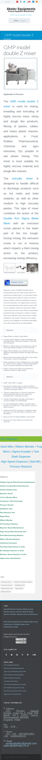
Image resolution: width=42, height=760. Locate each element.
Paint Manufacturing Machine (11, 535)
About (12, 757)
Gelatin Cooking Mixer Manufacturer (14, 486)
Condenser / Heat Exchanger (11, 501)
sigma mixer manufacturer (10, 558)
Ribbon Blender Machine (10, 539)
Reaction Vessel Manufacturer (12, 528)
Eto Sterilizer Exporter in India (12, 551)
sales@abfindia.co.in (16, 745)
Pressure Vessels (7, 505)
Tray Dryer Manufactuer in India (12, 547)
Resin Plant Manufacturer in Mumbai (16, 622)
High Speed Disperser (14, 461)
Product (18, 757)
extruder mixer (22, 178)
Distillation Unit (6, 509)
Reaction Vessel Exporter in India (13, 554)
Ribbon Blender (6, 520)
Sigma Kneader (21, 451)
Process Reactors (21, 466)
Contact (25, 757)
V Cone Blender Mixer (8, 497)
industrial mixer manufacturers (27, 614)
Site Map (7, 2)
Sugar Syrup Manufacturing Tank (13, 531)
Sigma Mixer (5, 516)
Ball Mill (35, 461)
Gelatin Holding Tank (8, 490)
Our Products (9, 439)
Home (7, 757)
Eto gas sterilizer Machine (19, 612)
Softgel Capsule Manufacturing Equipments (17, 482)
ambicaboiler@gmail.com (21, 743)
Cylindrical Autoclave (8, 543)
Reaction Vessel (6, 493)
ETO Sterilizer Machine (9, 524)
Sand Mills (6, 446)
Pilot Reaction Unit (7, 512)
